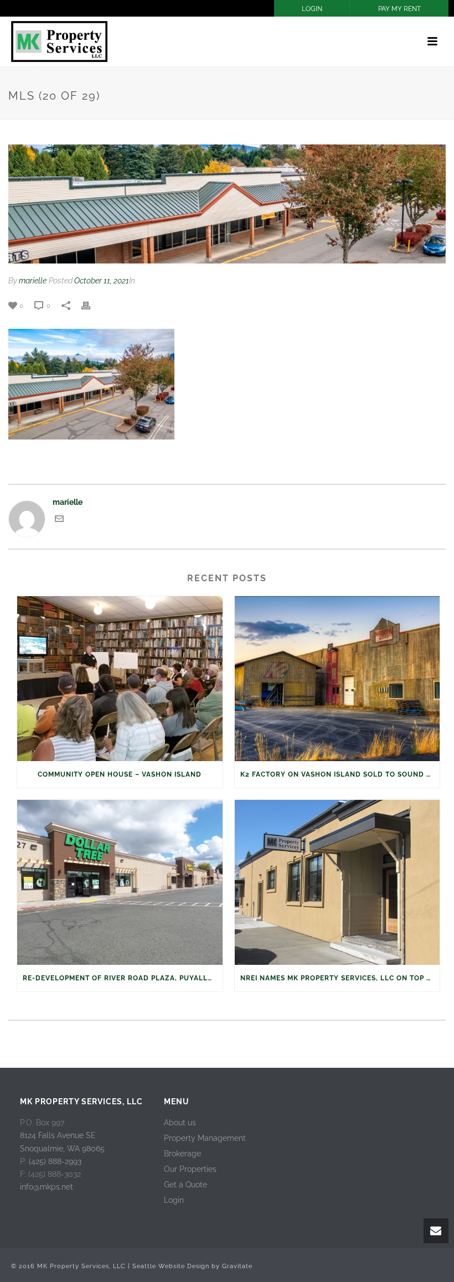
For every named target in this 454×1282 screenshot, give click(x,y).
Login (174, 1200)
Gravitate (237, 1266)
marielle (33, 280)
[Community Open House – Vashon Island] (120, 678)
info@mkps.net (46, 1186)
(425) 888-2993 (55, 1161)
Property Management (205, 1138)
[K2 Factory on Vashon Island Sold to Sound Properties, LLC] (337, 678)
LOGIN (312, 9)
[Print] (91, 305)
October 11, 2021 (101, 280)
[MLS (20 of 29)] (227, 203)
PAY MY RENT (399, 9)
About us (180, 1122)
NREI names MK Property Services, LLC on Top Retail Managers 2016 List (340, 978)
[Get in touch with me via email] (59, 520)
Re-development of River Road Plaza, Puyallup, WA (123, 978)
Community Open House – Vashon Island (120, 774)
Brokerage (182, 1153)
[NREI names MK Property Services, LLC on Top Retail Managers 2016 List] (337, 882)
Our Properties (190, 1169)
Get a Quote (185, 1184)
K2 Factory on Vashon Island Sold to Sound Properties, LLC (340, 774)
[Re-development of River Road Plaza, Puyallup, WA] (120, 882)
